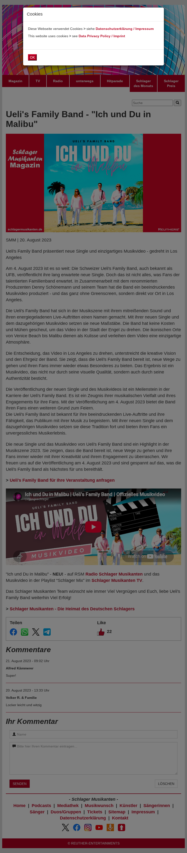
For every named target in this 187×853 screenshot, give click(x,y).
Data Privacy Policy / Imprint (102, 36)
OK (32, 57)
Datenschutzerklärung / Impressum (125, 29)
